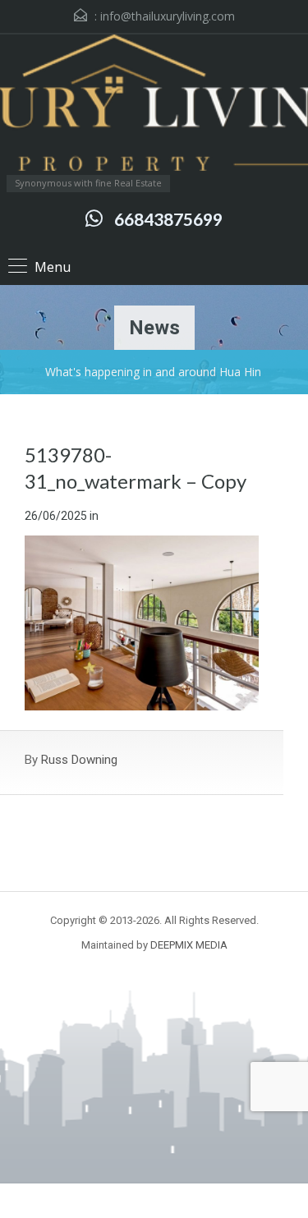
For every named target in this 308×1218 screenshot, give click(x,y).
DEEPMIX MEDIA (189, 945)
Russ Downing (79, 759)
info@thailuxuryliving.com (167, 16)
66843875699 (168, 219)
